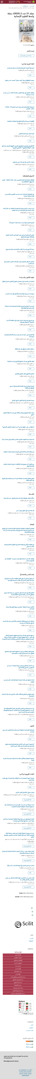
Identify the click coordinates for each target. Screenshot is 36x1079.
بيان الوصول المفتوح (18, 980)
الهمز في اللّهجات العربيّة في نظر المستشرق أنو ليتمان (20, 68)
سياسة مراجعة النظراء (18, 991)
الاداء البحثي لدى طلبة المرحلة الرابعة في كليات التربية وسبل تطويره (19, 681)
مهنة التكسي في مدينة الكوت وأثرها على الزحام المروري (20, 249)
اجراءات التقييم (18, 958)
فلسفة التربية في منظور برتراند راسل (25, 511)
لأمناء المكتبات (29, 1030)
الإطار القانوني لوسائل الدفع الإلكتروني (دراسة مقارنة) (20, 361)
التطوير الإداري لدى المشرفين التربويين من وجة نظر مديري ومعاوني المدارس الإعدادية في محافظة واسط (19, 594)
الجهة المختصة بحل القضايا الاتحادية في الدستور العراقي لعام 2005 (22, 387)
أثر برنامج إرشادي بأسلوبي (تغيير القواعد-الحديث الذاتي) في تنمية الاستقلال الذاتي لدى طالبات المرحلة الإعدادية (19, 579)
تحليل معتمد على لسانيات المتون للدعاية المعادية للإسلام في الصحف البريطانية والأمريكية (18, 852)
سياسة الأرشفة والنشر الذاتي (18, 993)
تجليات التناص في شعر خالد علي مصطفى (23, 162)
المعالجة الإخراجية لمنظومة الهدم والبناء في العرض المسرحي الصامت (18, 731)
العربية (31, 938)
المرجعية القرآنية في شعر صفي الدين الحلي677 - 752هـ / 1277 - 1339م (19, 108)
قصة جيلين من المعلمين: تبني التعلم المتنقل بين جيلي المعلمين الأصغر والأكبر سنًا (19, 879)
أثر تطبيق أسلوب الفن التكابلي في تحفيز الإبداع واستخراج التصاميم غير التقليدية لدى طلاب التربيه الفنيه (19, 745)
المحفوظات (25, 6)
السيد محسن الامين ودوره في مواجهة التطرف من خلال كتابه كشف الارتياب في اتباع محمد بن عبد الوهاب (18, 209)
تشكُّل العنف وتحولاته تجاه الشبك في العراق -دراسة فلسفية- (18, 498)
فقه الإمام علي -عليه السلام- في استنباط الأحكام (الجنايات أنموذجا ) (19, 336)
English (31, 941)
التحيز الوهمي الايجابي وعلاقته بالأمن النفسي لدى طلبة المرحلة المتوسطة (18, 695)
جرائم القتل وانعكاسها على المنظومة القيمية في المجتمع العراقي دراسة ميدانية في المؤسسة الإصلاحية (19, 652)
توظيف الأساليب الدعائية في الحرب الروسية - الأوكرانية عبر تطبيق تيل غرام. (19, 560)
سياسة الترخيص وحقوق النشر (18, 977)
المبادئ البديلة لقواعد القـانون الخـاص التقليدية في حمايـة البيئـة (18, 439)
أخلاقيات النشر (18, 963)
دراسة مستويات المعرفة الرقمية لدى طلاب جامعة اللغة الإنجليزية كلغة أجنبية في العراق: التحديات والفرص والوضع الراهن (19, 835)
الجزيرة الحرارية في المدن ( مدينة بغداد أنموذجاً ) (21, 223)
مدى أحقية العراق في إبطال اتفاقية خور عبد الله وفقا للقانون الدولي (18, 414)
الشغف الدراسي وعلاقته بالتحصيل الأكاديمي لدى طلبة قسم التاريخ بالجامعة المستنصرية (18, 622)
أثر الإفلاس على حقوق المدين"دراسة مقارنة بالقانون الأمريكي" (18, 427)
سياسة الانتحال (18, 971)
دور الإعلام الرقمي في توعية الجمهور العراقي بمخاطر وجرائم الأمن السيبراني (19, 545)
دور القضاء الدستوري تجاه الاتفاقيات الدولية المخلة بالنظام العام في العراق (19, 465)
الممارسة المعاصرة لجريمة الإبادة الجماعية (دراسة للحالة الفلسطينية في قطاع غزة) (19, 307)
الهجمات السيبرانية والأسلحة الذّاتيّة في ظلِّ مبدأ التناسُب (19, 294)
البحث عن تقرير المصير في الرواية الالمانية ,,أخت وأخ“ (20, 865)
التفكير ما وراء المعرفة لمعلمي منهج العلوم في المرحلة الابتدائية (20, 608)
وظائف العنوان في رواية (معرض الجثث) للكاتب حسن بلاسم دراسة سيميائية (18, 94)
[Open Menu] (2, 2)
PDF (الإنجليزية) (28, 800)
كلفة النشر (18, 974)
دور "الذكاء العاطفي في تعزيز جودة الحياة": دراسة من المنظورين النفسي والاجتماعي (20, 667)
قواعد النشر (18, 969)
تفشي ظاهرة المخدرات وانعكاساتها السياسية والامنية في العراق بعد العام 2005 (18, 479)
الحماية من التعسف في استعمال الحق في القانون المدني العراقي (18, 281)
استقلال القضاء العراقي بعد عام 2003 (24, 349)
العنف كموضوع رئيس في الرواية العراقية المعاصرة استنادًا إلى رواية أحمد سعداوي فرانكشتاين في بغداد (18, 820)
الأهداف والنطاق (18, 960)
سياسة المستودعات (18, 988)
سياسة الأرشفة (18, 985)
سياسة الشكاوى (18, 982)
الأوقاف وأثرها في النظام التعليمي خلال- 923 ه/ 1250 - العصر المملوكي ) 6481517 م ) (18, 181)
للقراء (32, 1025)
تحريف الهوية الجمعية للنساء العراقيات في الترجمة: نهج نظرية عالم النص (18, 779)
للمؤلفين (31, 1028)
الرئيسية (32, 6)
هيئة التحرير (18, 955)
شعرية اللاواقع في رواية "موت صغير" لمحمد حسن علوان (19, 80)
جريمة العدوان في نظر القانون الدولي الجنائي (23, 400)
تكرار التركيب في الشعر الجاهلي (26, 134)
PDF (30, 75)
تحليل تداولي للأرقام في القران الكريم (25, 792)
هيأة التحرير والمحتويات (26, 55)
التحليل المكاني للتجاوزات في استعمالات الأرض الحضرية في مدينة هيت (19, 262)
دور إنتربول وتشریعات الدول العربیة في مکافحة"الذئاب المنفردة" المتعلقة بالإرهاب (20, 321)
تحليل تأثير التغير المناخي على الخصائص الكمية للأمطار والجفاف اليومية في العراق (20, 236)
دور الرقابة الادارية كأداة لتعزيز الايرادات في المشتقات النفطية (19, 452)
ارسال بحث (18, 966)
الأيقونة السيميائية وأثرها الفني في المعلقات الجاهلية (20, 121)
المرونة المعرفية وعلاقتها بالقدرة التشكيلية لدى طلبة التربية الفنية (18, 759)
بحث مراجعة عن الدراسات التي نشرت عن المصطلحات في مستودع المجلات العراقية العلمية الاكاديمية (19, 806)
